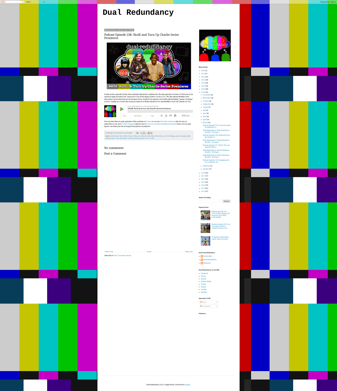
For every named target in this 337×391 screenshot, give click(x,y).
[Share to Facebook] (149, 133)
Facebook (204, 273)
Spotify (203, 279)
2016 (203, 179)
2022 (203, 83)
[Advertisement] (148, 231)
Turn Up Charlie (121, 138)
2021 (203, 86)
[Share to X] (146, 133)
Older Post (189, 252)
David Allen (207, 256)
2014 (203, 185)
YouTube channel (167, 121)
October (206, 101)
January (206, 169)
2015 (203, 182)
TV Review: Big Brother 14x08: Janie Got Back (220, 238)
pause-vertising (181, 136)
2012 (203, 191)
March (205, 122)
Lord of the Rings (169, 136)
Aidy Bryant (115, 136)
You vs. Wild (150, 138)
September (207, 104)
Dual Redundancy (138, 12)
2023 (203, 80)
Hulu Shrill (151, 136)
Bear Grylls (123, 136)
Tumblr (203, 289)
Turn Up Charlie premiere (136, 138)
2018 (203, 173)
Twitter (203, 287)
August (205, 107)
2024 (203, 77)
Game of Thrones (134, 136)
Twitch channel (128, 124)
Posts (204, 302)
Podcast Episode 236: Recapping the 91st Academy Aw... (216, 161)
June (205, 113)
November (207, 98)
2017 (203, 176)
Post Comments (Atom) (122, 255)
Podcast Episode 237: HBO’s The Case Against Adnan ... (216, 146)
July (204, 110)
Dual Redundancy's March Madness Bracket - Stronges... (216, 131)
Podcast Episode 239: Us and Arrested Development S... (216, 126)
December (207, 95)
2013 (203, 188)
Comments (206, 306)
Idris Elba (158, 136)
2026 (203, 71)
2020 (203, 89)
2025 (203, 74)
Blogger (187, 385)
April (205, 119)
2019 (203, 92)
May (205, 116)
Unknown (207, 263)
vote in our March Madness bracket (161, 124)
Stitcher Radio (206, 281)
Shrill (188, 136)
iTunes (149, 121)
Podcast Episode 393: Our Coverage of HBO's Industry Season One (221, 226)
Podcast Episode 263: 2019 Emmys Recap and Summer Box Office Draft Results (221, 214)
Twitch (203, 284)
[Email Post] (137, 133)
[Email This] (141, 133)
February (206, 166)
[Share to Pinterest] (151, 133)
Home (149, 252)
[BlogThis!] (144, 133)
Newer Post (109, 252)
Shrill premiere (110, 138)
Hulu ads (144, 136)
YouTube (204, 292)
